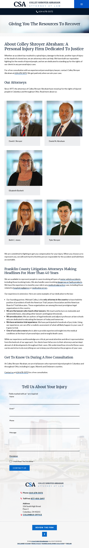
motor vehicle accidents (70, 279)
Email (12, 408)
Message (12, 432)
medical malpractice (56, 285)
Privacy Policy (36, 543)
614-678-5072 (46, 11)
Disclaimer (13, 456)
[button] (81, 4)
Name (11, 396)
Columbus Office (32, 515)
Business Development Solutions (53, 543)
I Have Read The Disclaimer (23, 461)
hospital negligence (21, 288)
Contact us (9, 372)
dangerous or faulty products (69, 282)
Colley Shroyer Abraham (39, 541)
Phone (11, 420)
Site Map (28, 543)
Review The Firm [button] (44, 528)
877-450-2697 (38, 498)
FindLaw (69, 543)
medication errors (39, 288)
